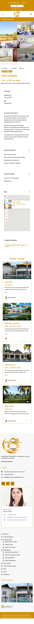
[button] (21, 214)
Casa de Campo (7, 83)
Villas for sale (9, 544)
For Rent (4, 71)
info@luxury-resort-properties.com (14, 477)
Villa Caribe (9, 406)
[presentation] (4, 593)
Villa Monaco (10, 365)
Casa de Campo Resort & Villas (21, 83)
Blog (4, 569)
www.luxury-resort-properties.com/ (17, 520)
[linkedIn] (16, 9)
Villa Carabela (16, 202)
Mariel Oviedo (7, 509)
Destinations (7, 550)
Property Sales (7, 539)
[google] (13, 9)
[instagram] (21, 9)
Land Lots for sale (10, 547)
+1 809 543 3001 (15, 2)
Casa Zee (8, 282)
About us (6, 534)
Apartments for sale (11, 541)
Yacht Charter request (9, 566)
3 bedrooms (15, 160)
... (28, 331)
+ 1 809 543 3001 (11, 514)
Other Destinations (10, 560)
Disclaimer (6, 574)
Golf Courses (7, 563)
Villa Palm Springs (12, 323)
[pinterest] (18, 9)
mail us (24, 2)
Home (2, 64)
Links (4, 571)
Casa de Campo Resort (11, 552)
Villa (7, 64)
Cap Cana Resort (10, 557)
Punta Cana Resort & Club (12, 555)
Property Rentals (8, 537)
